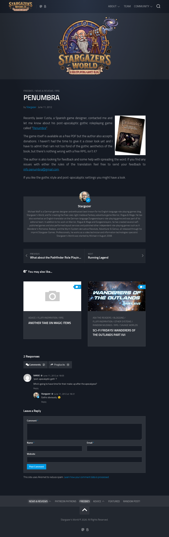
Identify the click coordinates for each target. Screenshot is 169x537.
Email (90, 442)
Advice (32, 317)
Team (127, 6)
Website (31, 454)
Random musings (102, 325)
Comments (36, 364)
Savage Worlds (129, 325)
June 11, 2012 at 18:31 (64, 394)
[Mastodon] (40, 6)
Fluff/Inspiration (47, 317)
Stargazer (31, 107)
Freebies (28, 91)
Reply (35, 388)
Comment (32, 420)
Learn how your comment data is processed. (86, 477)
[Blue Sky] (45, 6)
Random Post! (131, 501)
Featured (114, 501)
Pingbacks (61, 364)
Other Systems (122, 321)
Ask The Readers (102, 317)
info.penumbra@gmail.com (41, 169)
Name (30, 442)
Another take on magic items (49, 323)
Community (141, 6)
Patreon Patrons (65, 501)
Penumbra (39, 128)
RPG (57, 91)
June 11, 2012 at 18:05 (53, 375)
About (112, 6)
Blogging (118, 317)
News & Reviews (44, 91)
